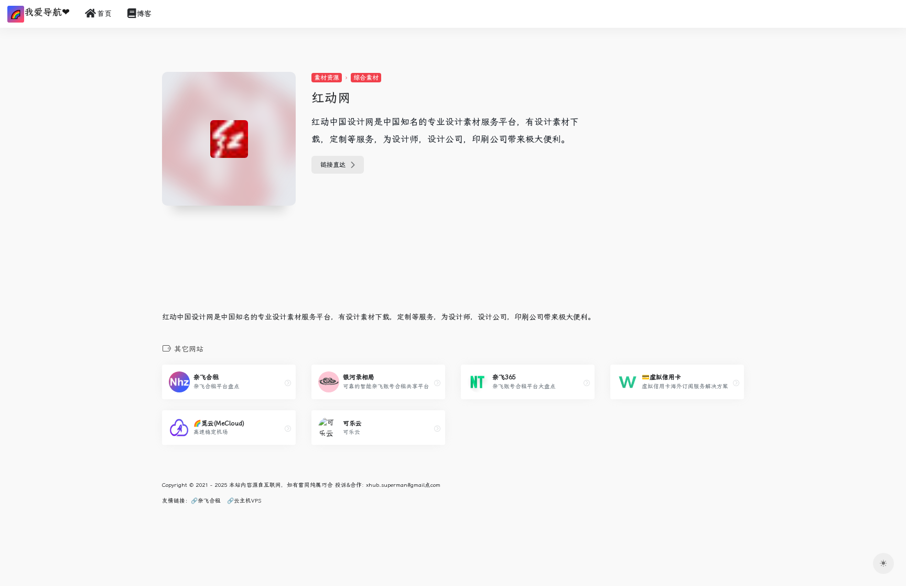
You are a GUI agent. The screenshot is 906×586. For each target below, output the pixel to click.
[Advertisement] (675, 137)
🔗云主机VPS (244, 500)
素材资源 (326, 77)
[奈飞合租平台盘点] (288, 383)
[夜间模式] (883, 563)
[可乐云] (437, 428)
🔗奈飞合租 (206, 500)
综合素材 (366, 77)
